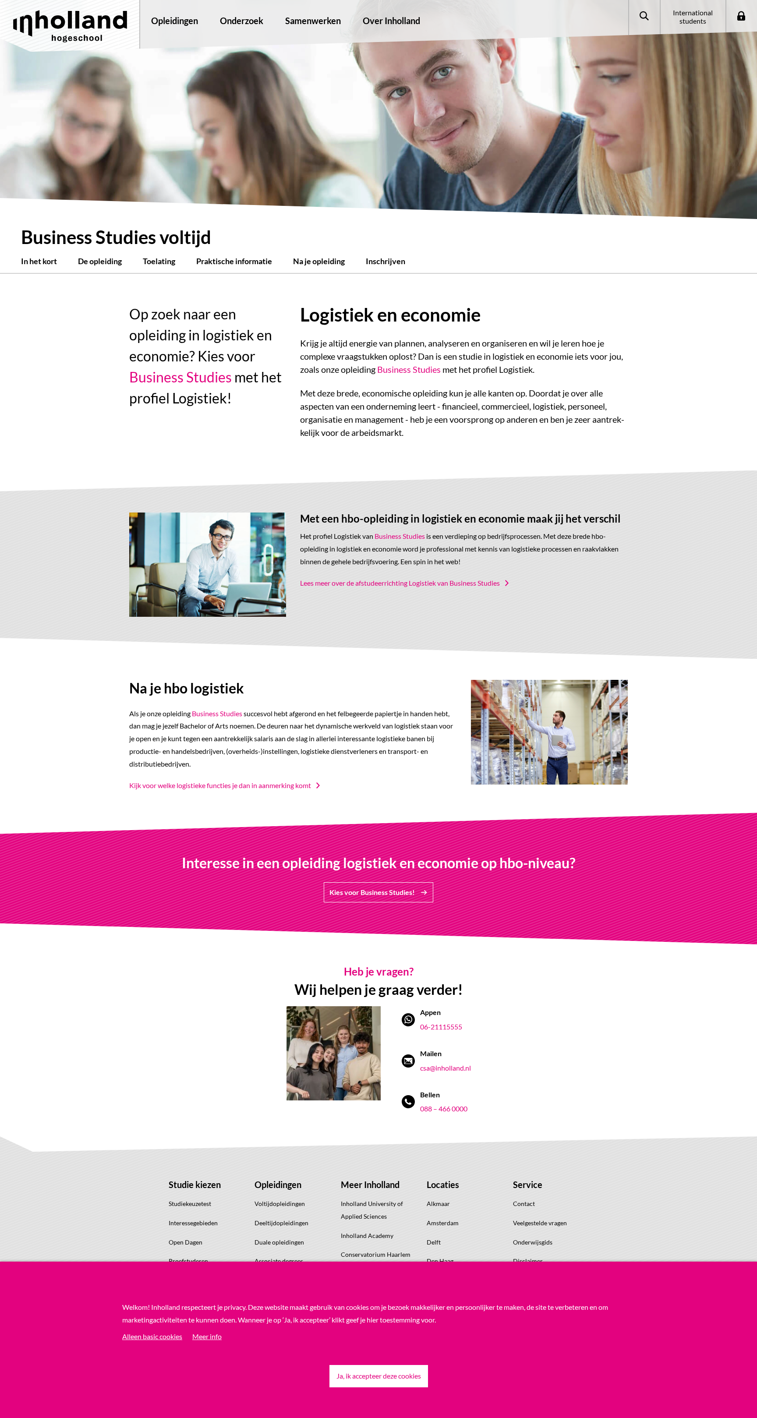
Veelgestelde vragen (540, 1223)
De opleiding (100, 261)
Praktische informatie (234, 261)
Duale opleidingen (279, 1242)
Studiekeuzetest (190, 1203)
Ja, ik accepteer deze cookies (378, 1376)
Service (527, 1184)
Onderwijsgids (532, 1242)
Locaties (443, 1184)
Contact (524, 1203)
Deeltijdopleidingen (281, 1223)
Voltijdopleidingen (280, 1203)
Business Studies (180, 376)
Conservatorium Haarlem (375, 1254)
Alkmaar (438, 1203)
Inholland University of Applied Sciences (372, 1210)
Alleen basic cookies (152, 1336)
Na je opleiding (319, 261)
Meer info (207, 1336)
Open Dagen (185, 1242)
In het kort (39, 261)
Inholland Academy (367, 1235)
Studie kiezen (195, 1184)
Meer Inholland (370, 1184)
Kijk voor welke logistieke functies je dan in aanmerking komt (220, 785)
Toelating (159, 261)
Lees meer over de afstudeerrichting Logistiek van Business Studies (400, 583)
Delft (434, 1242)
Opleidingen (278, 1184)
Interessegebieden (193, 1223)
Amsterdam (443, 1223)
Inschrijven (385, 261)
